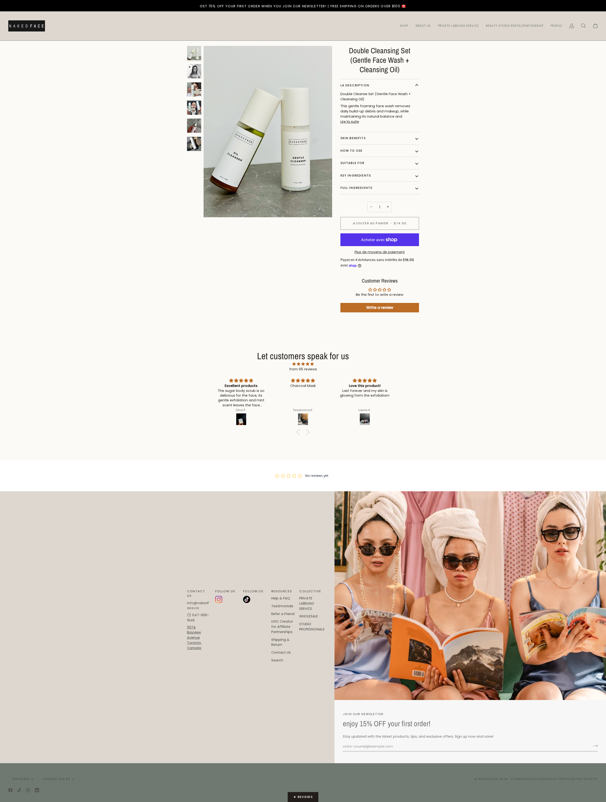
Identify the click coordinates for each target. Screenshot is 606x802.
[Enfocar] (212, 208)
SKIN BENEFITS (353, 138)
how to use (351, 150)
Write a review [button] (379, 307)
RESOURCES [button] (281, 591)
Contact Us (281, 652)
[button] (514, 25)
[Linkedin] (37, 790)
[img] (303, 364)
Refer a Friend (282, 613)
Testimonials (282, 606)
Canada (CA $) (56, 779)
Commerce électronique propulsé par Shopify (554, 779)
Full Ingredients (356, 188)
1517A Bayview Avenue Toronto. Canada (194, 637)
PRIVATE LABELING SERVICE (306, 603)
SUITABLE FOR (352, 163)
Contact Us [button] (196, 593)
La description (354, 85)
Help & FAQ (280, 598)
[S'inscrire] (594, 746)
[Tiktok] (19, 790)
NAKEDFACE (488, 779)
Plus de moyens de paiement (380, 252)
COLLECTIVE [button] (310, 591)
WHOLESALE (308, 616)
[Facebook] (10, 790)
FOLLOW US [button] (225, 591)
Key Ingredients (355, 175)
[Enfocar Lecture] (268, 131)
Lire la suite (349, 121)
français (20, 779)
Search (277, 660)
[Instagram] (28, 790)
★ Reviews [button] (303, 797)
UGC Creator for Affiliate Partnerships (282, 626)
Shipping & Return (280, 642)
